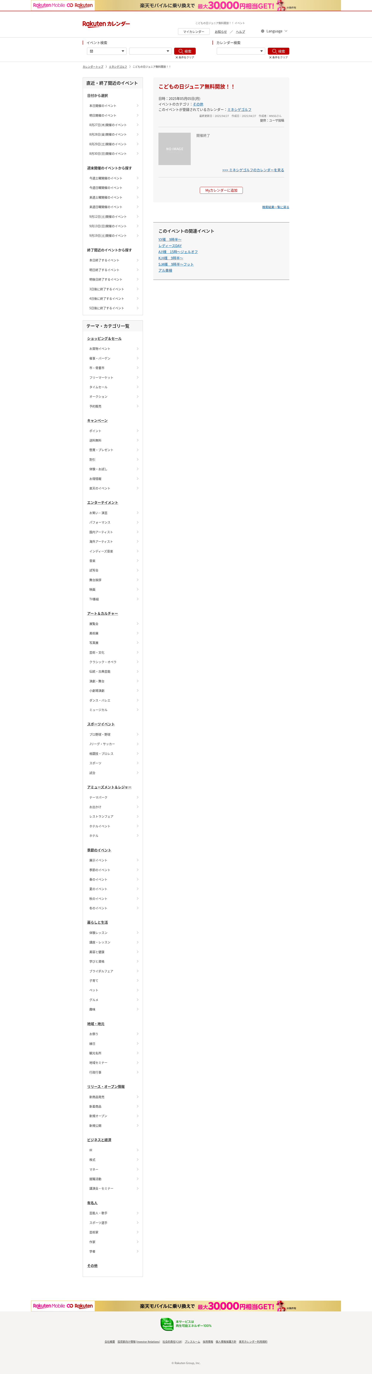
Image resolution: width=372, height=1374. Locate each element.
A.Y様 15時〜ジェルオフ (178, 251)
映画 (92, 589)
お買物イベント (99, 348)
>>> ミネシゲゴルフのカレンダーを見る (253, 169)
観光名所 (95, 1053)
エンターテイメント (102, 502)
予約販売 (95, 406)
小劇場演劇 (96, 690)
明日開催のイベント (102, 115)
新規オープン (98, 1116)
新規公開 (95, 1125)
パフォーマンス (99, 522)
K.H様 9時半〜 (170, 257)
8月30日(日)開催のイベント (108, 153)
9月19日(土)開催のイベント (108, 235)
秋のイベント (98, 898)
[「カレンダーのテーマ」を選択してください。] (241, 51)
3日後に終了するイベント (106, 289)
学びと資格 (96, 961)
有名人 (92, 1202)
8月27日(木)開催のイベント (108, 125)
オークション (98, 396)
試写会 (93, 570)
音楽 (92, 560)
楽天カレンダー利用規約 (253, 1341)
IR (90, 1150)
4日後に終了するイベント (106, 298)
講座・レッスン (99, 942)
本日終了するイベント (104, 260)
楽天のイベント (99, 488)
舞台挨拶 (95, 580)
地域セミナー (98, 1062)
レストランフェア (101, 816)
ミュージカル (98, 709)
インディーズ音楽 (101, 551)
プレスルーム (192, 1341)
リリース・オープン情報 (106, 1086)
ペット (93, 990)
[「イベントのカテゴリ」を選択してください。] (150, 51)
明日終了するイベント (104, 270)
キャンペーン (97, 420)
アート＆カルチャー (102, 613)
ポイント (95, 431)
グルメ (93, 999)
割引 (92, 459)
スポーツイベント (101, 723)
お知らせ (221, 31)
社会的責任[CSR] (172, 1341)
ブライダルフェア (101, 971)
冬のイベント (98, 908)
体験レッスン (98, 932)
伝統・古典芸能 (99, 671)
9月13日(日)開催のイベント (108, 226)
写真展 (93, 642)
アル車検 (165, 270)
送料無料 (95, 440)
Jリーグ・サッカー (102, 744)
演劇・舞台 (96, 681)
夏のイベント (98, 889)
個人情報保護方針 (226, 1341)
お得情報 (95, 478)
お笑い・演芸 (98, 513)
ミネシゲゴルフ (118, 66)
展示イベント (98, 860)
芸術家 (93, 1232)
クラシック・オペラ (102, 662)
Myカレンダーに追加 (221, 190)
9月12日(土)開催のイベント (108, 216)
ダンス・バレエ (99, 700)
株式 (92, 1159)
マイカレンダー (193, 31)
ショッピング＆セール (104, 338)
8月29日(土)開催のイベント (108, 144)
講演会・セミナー (101, 1188)
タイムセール (98, 387)
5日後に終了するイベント (106, 308)
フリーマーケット (101, 377)
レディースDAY (170, 245)
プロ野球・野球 (99, 734)
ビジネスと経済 (99, 1139)
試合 (92, 773)
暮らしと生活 (97, 922)
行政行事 (95, 1072)
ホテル (93, 835)
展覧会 (93, 623)
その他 (92, 1265)
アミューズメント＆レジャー (109, 786)
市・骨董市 (96, 368)
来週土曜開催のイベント (105, 197)
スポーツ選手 (98, 1222)
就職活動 (95, 1179)
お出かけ (95, 807)
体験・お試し (98, 469)
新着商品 (95, 1106)
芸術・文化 (96, 652)
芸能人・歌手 (98, 1213)
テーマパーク (98, 797)
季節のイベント (99, 849)
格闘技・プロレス (101, 753)
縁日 (92, 1043)
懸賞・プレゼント (101, 449)
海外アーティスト (101, 541)
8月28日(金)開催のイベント (108, 134)
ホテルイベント (99, 826)
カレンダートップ (93, 66)
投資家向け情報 (127, 1341)
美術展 (93, 633)
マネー (93, 1169)
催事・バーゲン (99, 358)
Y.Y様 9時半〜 (169, 239)
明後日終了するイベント (105, 279)
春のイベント (98, 879)
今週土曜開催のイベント (105, 178)
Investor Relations (148, 1341)
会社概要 (110, 1341)
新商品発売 (96, 1097)
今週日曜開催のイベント (105, 187)
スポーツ (95, 763)
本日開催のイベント (102, 105)
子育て (93, 980)
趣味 (92, 1009)
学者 (92, 1251)
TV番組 (94, 599)
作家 (92, 1242)
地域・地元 (95, 1023)
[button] (275, 207)
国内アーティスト (101, 532)
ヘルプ (240, 31)
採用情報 (208, 1341)
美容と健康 (96, 952)
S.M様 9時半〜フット (176, 264)
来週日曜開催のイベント (105, 207)
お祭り (93, 1034)
